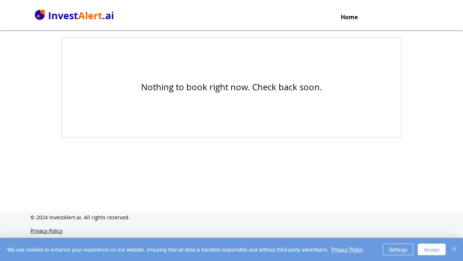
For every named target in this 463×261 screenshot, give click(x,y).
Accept (431, 249)
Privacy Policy (347, 249)
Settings (398, 249)
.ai (108, 15)
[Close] (454, 249)
